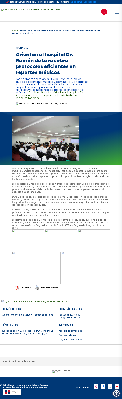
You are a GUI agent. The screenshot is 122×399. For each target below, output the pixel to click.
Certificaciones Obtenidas (19, 361)
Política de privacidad (70, 330)
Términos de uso (67, 335)
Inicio (15, 30)
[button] (116, 393)
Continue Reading (49, 95)
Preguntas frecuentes (70, 339)
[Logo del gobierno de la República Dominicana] (36, 301)
